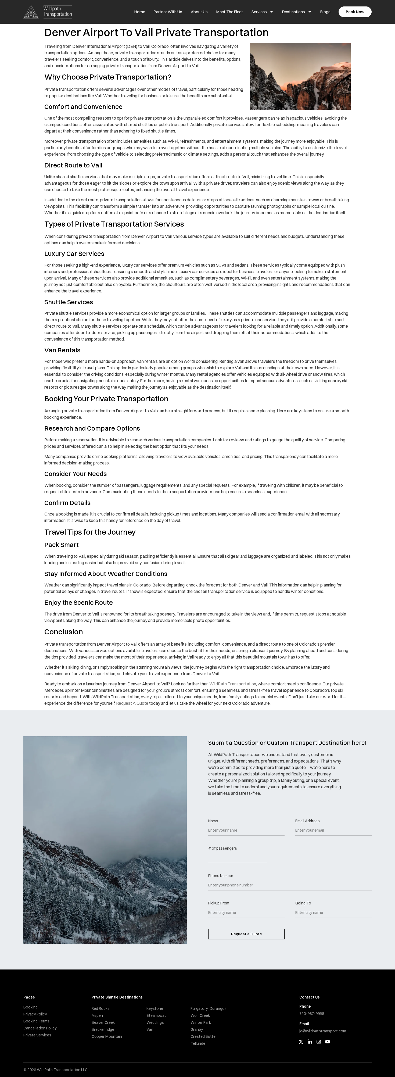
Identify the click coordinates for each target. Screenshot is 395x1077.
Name (213, 821)
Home (139, 11)
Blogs (325, 11)
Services (259, 11)
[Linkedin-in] (309, 1041)
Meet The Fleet (229, 11)
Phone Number (220, 876)
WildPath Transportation (232, 683)
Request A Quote (132, 703)
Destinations (293, 11)
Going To (303, 903)
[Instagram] (318, 1041)
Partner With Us (168, 11)
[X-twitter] (301, 1041)
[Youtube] (327, 1041)
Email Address (307, 821)
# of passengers (222, 848)
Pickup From (218, 903)
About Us (199, 11)
